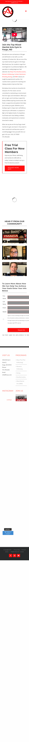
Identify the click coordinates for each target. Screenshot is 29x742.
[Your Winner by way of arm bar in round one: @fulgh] (7, 455)
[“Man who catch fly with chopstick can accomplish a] (7, 512)
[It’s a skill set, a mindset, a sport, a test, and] (7, 480)
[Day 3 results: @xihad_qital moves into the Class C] (7, 468)
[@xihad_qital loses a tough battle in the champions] (7, 449)
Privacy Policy (17, 549)
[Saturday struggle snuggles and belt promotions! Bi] (7, 424)
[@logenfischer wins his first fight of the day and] (7, 499)
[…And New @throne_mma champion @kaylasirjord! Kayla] (7, 461)
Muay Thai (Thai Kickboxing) (21, 361)
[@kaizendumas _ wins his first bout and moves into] (7, 487)
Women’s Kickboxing (8, 74)
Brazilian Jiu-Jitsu (21, 72)
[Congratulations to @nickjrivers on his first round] (7, 411)
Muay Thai (13, 72)
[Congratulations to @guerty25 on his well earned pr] (7, 430)
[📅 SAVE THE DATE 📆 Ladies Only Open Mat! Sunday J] (7, 524)
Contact (22, 551)
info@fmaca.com (14, 2)
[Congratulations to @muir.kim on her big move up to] (7, 436)
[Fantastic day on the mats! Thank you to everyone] (7, 417)
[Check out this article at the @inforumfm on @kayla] (7, 474)
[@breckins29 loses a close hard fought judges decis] (7, 493)
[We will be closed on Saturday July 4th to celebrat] (7, 443)
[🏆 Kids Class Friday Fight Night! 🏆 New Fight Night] (7, 518)
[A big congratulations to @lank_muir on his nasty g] (7, 405)
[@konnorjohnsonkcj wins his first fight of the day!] (7, 506)
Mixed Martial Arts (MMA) (20, 382)
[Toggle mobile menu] (26, 11)
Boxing (10, 77)
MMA (16, 77)
